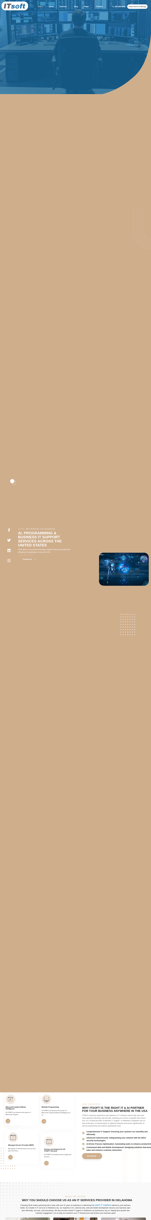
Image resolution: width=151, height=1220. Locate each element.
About (51, 6)
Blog (76, 6)
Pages (86, 6)
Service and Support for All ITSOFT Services (54, 1150)
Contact (99, 6)
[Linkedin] (9, 550)
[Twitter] (9, 540)
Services (63, 6)
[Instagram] (9, 561)
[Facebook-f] (9, 530)
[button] (64, 7)
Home (40, 6)
